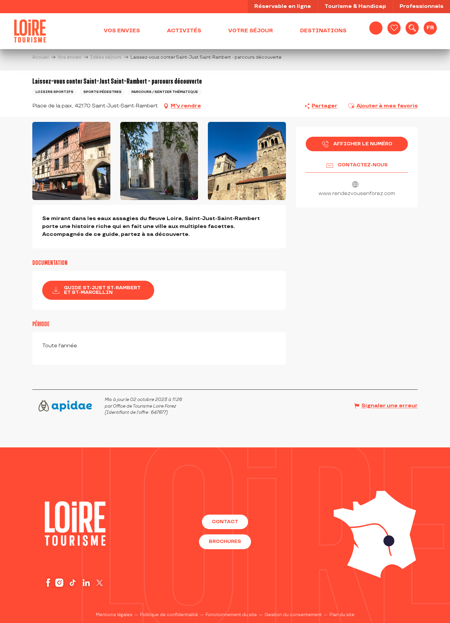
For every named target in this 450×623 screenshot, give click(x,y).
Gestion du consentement (293, 614)
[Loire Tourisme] (30, 31)
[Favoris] (394, 28)
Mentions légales (114, 614)
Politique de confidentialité (169, 614)
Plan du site (341, 614)
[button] (412, 28)
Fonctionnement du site (231, 614)
